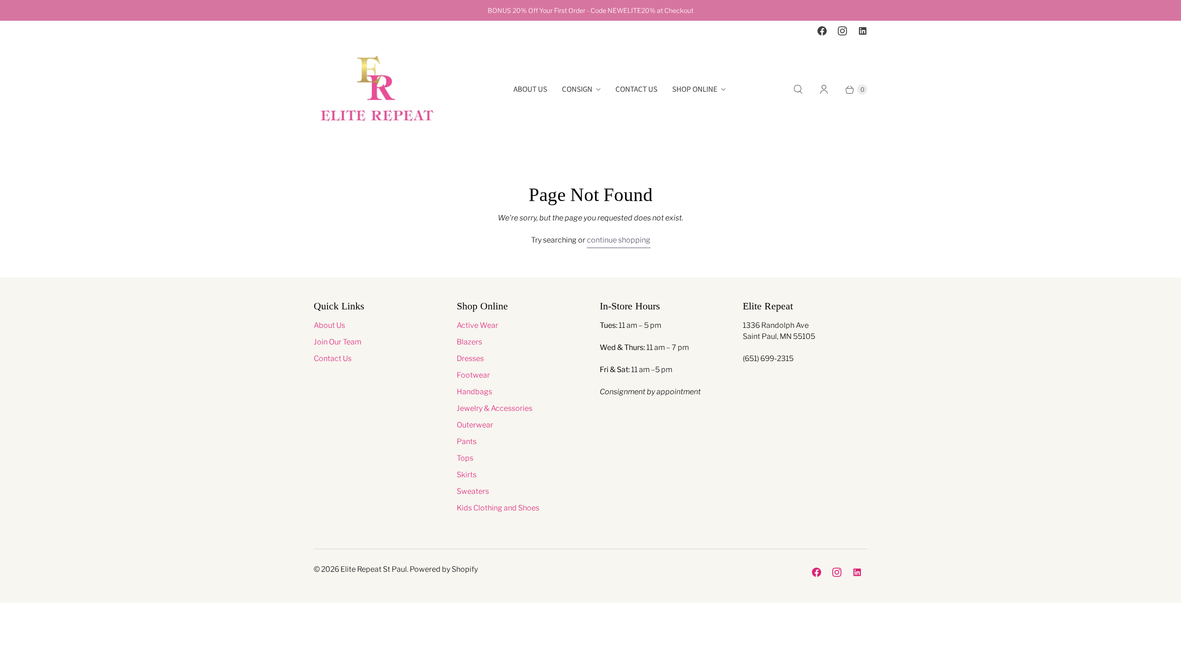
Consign (577, 89)
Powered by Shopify (444, 569)
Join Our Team (337, 342)
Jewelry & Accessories (494, 408)
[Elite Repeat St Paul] (377, 89)
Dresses (470, 358)
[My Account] (824, 89)
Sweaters (473, 491)
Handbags (474, 391)
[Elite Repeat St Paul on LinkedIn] (863, 31)
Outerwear (475, 425)
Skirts (467, 474)
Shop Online (694, 89)
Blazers (469, 342)
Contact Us (636, 89)
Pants (467, 441)
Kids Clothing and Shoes (498, 508)
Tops (465, 458)
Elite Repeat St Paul (373, 569)
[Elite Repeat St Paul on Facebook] (822, 31)
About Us (530, 89)
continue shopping (618, 240)
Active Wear (477, 325)
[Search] (798, 89)
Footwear (473, 375)
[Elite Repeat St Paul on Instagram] (842, 31)
